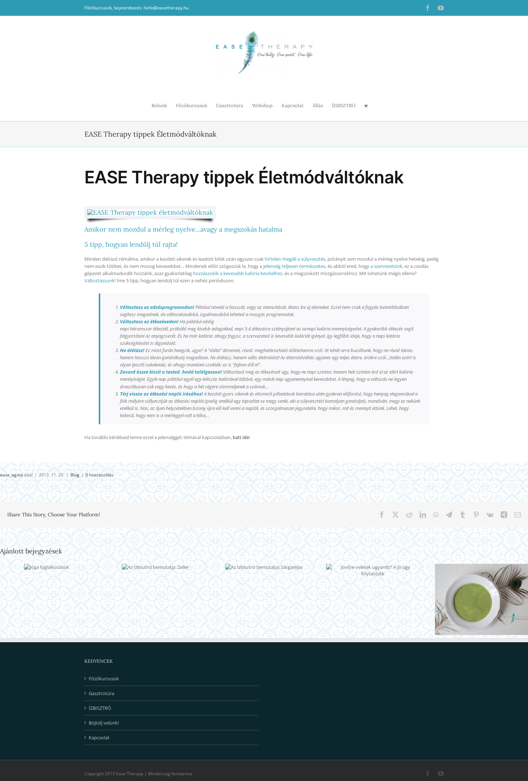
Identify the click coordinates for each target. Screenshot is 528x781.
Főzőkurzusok (104, 678)
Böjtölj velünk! (104, 723)
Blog (74, 475)
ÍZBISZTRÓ (100, 708)
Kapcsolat (99, 737)
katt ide (241, 437)
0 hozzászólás (99, 475)
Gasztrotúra (101, 693)
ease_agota (11, 475)
